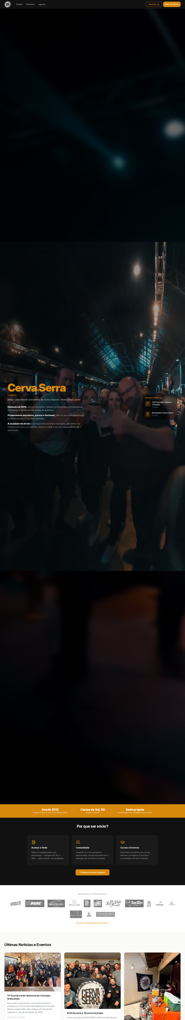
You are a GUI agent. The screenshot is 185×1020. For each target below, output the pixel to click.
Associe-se (154, 4)
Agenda (41, 4)
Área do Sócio (172, 4)
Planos (19, 4)
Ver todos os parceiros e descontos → (92, 923)
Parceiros (30, 4)
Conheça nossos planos (92, 872)
